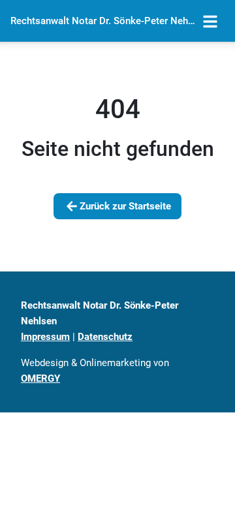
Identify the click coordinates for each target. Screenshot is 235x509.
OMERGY (40, 378)
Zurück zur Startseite (125, 206)
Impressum (45, 337)
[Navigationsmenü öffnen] (210, 20)
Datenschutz (105, 337)
